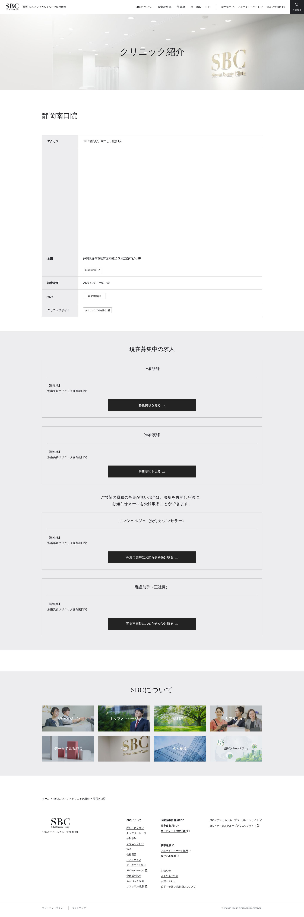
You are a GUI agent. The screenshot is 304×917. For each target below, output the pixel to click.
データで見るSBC (136, 865)
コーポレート (199, 6)
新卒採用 (226, 7)
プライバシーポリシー (53, 908)
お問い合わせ (168, 881)
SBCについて (143, 6)
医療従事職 (164, 6)
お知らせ (166, 870)
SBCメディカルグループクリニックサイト (233, 825)
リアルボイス (133, 859)
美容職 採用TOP (170, 825)
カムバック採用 (135, 881)
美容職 (181, 6)
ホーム (45, 798)
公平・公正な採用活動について (178, 886)
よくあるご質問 (169, 875)
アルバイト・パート (249, 7)
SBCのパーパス (135, 870)
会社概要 (131, 854)
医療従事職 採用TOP (172, 820)
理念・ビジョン (135, 827)
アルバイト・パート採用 (174, 850)
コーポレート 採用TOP (173, 831)
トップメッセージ (136, 833)
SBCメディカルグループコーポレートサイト (234, 820)
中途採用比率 (133, 875)
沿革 (128, 849)
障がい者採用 (274, 7)
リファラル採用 (135, 886)
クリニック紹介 (80, 798)
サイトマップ (79, 908)
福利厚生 (131, 838)
